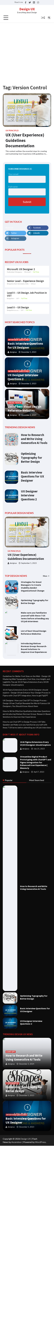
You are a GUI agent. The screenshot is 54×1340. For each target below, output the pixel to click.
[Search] (49, 18)
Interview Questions (18, 340)
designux (13, 352)
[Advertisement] (27, 51)
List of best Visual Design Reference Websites (24, 408)
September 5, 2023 (29, 563)
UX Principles (12, 131)
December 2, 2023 (28, 384)
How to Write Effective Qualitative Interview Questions (26, 711)
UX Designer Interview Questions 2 (23, 377)
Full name (13, 186)
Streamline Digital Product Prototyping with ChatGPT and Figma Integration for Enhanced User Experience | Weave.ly (35, 762)
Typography (12, 1083)
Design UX (27, 9)
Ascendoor (16, 1142)
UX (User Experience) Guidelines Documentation (25, 140)
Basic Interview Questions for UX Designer (25, 345)
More (45, 576)
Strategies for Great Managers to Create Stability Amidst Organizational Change (32, 586)
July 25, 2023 (39, 749)
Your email (13, 174)
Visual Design (14, 403)
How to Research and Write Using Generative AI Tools (34, 439)
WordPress (40, 1142)
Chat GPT (10, 1052)
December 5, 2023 (28, 352)
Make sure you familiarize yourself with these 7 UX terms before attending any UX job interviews (35, 617)
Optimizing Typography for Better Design (31, 458)
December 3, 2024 (26, 1064)
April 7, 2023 (39, 772)
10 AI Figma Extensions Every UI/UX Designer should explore (35, 743)
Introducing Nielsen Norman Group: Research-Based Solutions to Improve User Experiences (34, 647)
